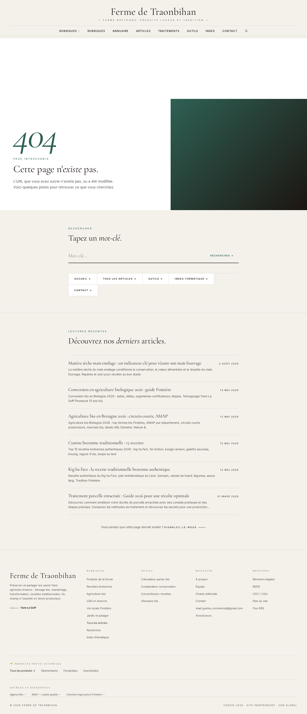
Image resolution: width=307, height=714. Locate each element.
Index (210, 31)
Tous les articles (97, 622)
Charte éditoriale (206, 593)
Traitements (168, 31)
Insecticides (91, 670)
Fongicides (70, 670)
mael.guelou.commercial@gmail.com (219, 608)
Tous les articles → (120, 278)
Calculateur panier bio (155, 579)
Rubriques (68, 31)
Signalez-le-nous (180, 527)
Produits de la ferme (100, 579)
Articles (143, 31)
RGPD (256, 586)
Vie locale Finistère (99, 608)
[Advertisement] (153, 67)
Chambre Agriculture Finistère (85, 694)
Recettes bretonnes (99, 586)
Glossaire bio (149, 601)
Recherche (94, 630)
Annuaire (120, 31)
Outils (192, 31)
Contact (229, 31)
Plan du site (260, 601)
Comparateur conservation (158, 586)
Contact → (83, 290)
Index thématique (98, 637)
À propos (202, 579)
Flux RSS (258, 608)
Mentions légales (264, 579)
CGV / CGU (260, 593)
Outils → (155, 278)
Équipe (200, 586)
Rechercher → (222, 255)
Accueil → (82, 278)
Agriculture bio (96, 593)
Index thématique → (191, 278)
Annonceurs (204, 615)
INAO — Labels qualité (46, 694)
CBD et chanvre (97, 601)
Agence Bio (18, 694)
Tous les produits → (22, 670)
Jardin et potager (98, 615)
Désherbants (49, 670)
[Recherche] (246, 30)
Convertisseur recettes (156, 593)
